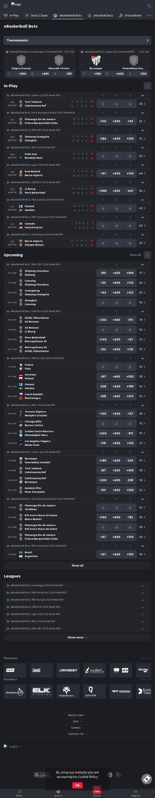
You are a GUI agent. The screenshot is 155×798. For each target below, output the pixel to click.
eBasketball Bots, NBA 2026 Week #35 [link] (33, 147)
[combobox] (12, 746)
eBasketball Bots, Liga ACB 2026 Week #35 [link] (35, 164)
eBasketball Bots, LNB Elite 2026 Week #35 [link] (35, 182)
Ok (77, 785)
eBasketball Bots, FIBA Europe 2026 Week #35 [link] (37, 199)
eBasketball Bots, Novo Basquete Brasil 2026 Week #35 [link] (43, 112)
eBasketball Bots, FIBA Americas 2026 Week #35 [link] (39, 217)
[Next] (148, 62)
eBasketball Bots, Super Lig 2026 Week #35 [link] (35, 95)
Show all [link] (135, 255)
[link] (24, 6)
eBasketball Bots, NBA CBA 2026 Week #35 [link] (35, 130)
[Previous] (7, 62)
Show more (75, 637)
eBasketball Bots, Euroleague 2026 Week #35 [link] (37, 234)
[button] (77, 95)
